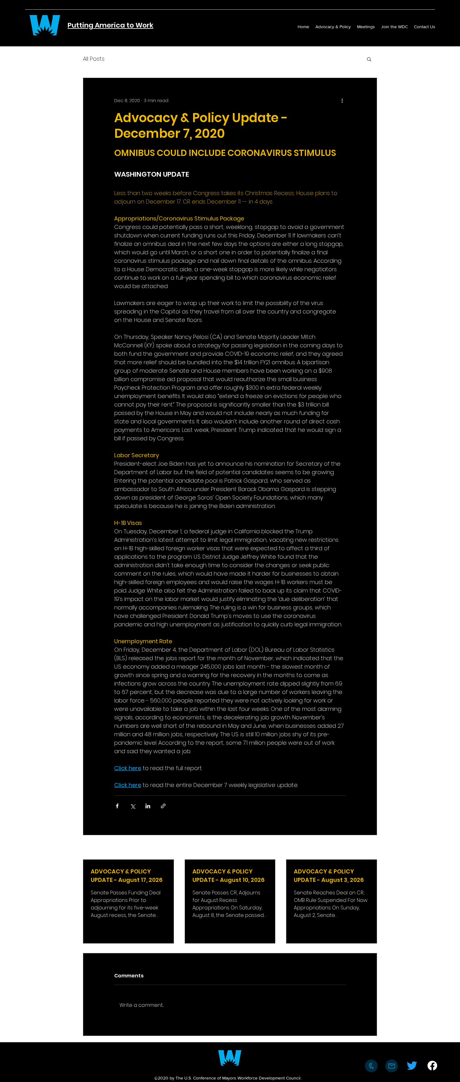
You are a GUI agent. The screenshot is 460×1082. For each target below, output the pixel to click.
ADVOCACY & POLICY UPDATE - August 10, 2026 (228, 875)
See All (369, 848)
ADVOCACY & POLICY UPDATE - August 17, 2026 (126, 875)
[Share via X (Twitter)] (132, 806)
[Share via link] (163, 806)
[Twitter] (412, 1065)
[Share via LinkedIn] (148, 806)
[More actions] (342, 100)
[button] (369, 58)
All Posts (94, 59)
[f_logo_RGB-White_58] (432, 1065)
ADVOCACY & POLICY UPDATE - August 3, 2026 (329, 875)
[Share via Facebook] (117, 806)
